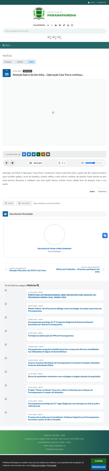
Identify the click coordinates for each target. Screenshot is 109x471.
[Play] (6, 163)
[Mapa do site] (68, 25)
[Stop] (12, 163)
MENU (7, 45)
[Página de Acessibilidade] (72, 25)
